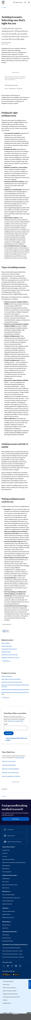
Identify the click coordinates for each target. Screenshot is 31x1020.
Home (4, 7)
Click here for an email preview (15, 721)
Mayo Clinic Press (20, 757)
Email (6, 724)
